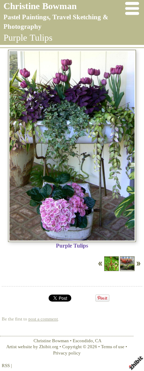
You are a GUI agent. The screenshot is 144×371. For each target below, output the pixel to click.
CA (98, 340)
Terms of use (112, 346)
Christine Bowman (40, 6)
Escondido (83, 340)
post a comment (43, 319)
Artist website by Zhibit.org (32, 346)
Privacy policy (67, 353)
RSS (6, 365)
